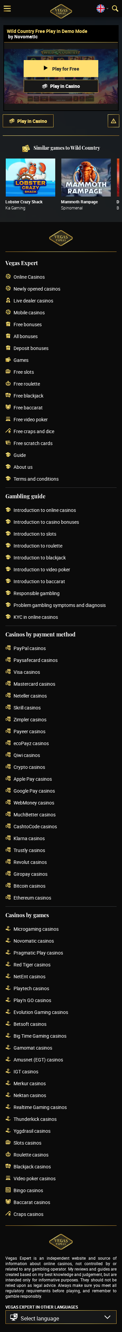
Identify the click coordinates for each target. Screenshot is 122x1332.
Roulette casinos (31, 1154)
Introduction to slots (35, 534)
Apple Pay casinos (33, 779)
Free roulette (27, 384)
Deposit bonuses (31, 348)
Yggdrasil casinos (32, 1131)
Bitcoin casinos (29, 886)
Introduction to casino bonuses (46, 522)
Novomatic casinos (34, 941)
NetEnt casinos (29, 976)
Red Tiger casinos (32, 964)
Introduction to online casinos (45, 510)
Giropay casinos (30, 874)
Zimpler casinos (30, 719)
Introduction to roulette (38, 545)
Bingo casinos (28, 1190)
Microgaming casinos (36, 929)
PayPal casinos (30, 648)
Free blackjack (28, 395)
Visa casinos (27, 672)
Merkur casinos (30, 1083)
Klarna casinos (29, 838)
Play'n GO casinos (32, 1000)
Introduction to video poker (42, 569)
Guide (20, 455)
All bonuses (26, 336)
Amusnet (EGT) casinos (38, 1059)
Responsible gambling (37, 593)
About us (23, 467)
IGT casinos (26, 1071)
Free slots (24, 372)
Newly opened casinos (37, 288)
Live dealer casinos (33, 300)
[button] (113, 120)
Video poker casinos (35, 1178)
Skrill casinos (27, 707)
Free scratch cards (33, 443)
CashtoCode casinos (35, 826)
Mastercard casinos (34, 684)
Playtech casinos (31, 988)
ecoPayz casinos (31, 743)
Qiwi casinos (27, 755)
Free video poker (31, 419)
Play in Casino (65, 86)
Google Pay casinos (34, 791)
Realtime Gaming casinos (40, 1107)
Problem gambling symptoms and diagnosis (60, 605)
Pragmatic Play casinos (38, 952)
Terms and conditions (36, 479)
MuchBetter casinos (35, 814)
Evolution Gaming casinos (41, 1012)
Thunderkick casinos (35, 1119)
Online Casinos (29, 277)
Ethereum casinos (32, 897)
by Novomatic (23, 36)
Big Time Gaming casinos (40, 1036)
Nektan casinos (30, 1095)
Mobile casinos (29, 312)
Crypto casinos (29, 767)
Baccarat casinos (32, 1202)
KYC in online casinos (36, 617)
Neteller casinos (30, 695)
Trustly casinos (29, 850)
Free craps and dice (34, 431)
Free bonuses (28, 324)
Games (21, 360)
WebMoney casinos (34, 802)
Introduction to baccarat (39, 581)
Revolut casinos (30, 862)
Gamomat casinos (33, 1047)
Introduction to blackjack (40, 557)
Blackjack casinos (32, 1166)
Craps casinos (28, 1214)
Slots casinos (27, 1143)
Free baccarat (28, 407)
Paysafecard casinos (36, 660)
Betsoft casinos (30, 1024)
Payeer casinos (29, 731)
